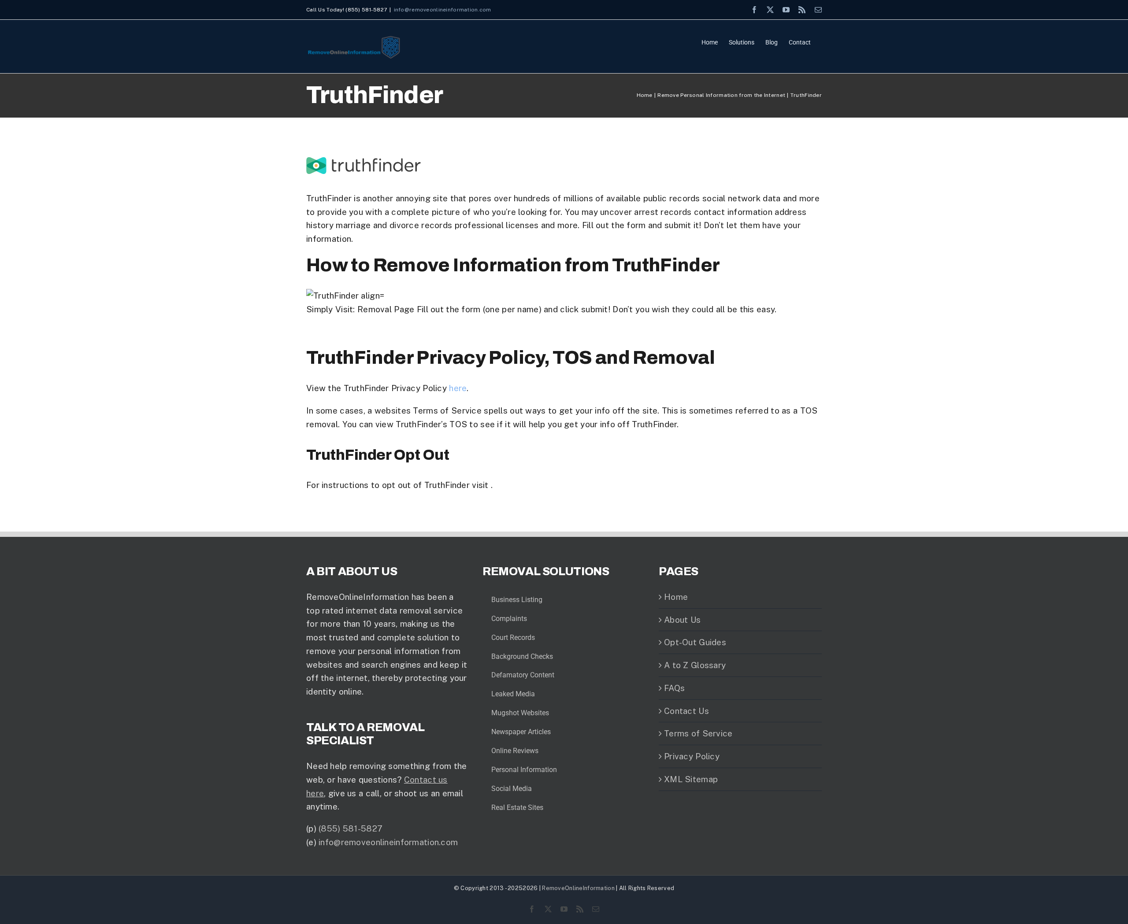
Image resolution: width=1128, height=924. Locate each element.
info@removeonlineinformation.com (442, 10)
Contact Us (686, 711)
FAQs (674, 688)
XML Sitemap (691, 779)
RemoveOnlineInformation (578, 888)
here (458, 388)
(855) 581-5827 (350, 828)
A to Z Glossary (695, 665)
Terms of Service (698, 733)
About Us (682, 620)
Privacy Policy (692, 756)
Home (676, 597)
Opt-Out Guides (695, 642)
